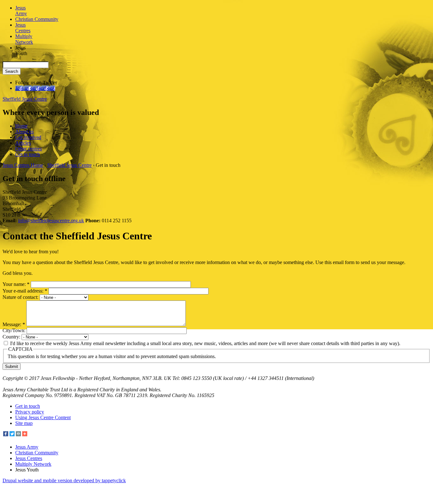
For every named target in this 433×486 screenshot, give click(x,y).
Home (21, 126)
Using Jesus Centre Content (43, 417)
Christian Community (36, 452)
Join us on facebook (35, 88)
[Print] (18, 434)
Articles (23, 143)
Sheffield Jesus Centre (25, 99)
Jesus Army (26, 447)
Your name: (16, 284)
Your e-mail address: (25, 290)
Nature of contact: (21, 297)
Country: (12, 336)
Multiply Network (33, 464)
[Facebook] (6, 434)
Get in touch (27, 154)
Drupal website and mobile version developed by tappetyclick (64, 480)
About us (24, 131)
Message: (14, 324)
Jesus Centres (28, 458)
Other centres (28, 148)
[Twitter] (12, 434)
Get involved (28, 137)
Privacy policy (29, 411)
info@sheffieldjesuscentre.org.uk (51, 220)
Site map (24, 423)
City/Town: (15, 330)
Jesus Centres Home (23, 165)
